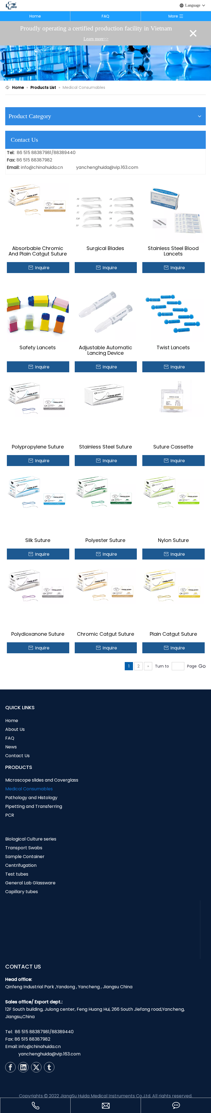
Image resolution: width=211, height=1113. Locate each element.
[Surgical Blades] (106, 211)
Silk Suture (37, 540)
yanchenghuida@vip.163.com (107, 167)
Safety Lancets (38, 347)
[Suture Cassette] (173, 397)
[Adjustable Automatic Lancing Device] (106, 311)
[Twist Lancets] (173, 311)
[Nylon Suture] (173, 491)
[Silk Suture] (38, 491)
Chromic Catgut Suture (105, 634)
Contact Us (17, 756)
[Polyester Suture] (106, 491)
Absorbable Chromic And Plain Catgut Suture (38, 251)
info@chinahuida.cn (42, 167)
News (11, 747)
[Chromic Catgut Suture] (106, 585)
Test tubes (16, 874)
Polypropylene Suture (38, 447)
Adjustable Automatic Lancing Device (105, 350)
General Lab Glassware (30, 883)
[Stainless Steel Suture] (106, 397)
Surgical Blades (105, 248)
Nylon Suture (173, 540)
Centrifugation (21, 865)
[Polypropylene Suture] (38, 397)
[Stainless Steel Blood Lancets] (173, 211)
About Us (15, 729)
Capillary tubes (21, 891)
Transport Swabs (23, 848)
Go (202, 666)
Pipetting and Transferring (33, 806)
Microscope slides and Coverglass (41, 780)
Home (35, 16)
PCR (9, 815)
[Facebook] (10, 1067)
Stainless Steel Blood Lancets (173, 251)
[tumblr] (49, 1067)
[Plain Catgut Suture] (173, 585)
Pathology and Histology (31, 797)
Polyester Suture (105, 540)
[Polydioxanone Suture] (38, 585)
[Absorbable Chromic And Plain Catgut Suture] (38, 199)
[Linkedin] (23, 1067)
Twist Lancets (173, 347)
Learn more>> (96, 38)
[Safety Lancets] (38, 311)
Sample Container (25, 856)
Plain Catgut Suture (173, 634)
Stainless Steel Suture (105, 447)
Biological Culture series (30, 839)
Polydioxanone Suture (37, 634)
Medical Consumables (29, 789)
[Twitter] (36, 1067)
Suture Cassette (173, 447)
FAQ (105, 16)
